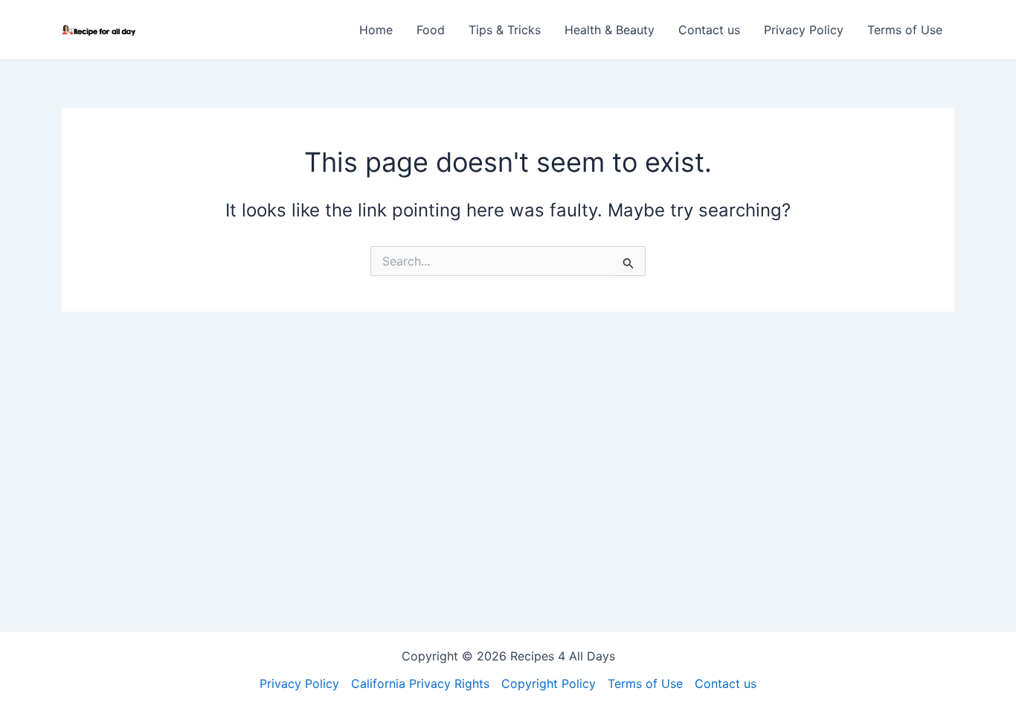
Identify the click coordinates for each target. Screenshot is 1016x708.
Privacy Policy (803, 29)
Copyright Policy (548, 683)
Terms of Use (904, 29)
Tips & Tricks (505, 29)
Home (376, 29)
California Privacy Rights (420, 683)
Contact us (709, 29)
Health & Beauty (610, 29)
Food (431, 29)
